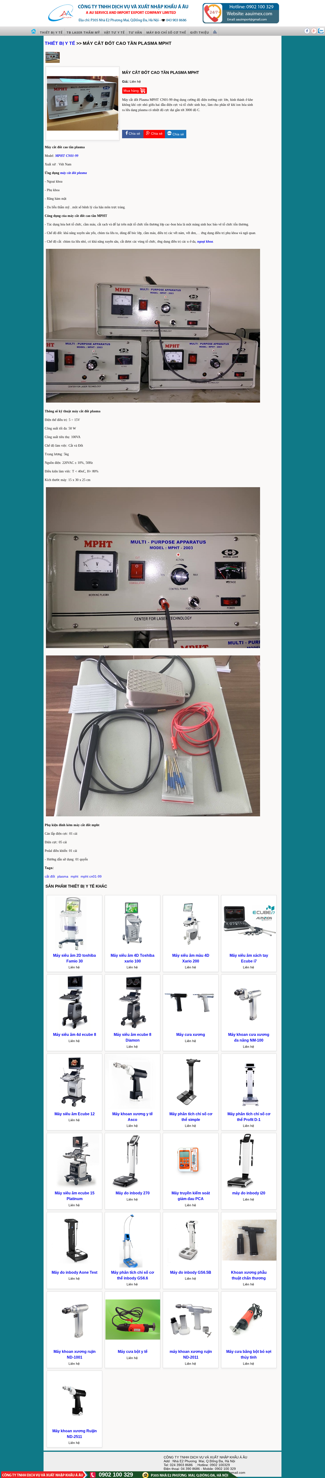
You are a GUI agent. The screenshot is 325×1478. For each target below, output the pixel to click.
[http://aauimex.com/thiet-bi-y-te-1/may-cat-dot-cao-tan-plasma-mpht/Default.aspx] (52, 63)
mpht (74, 876)
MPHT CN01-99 (66, 156)
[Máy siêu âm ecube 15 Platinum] (75, 1188)
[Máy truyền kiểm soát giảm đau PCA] (191, 1188)
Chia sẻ (134, 133)
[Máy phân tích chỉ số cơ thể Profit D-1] (249, 1108)
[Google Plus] (314, 33)
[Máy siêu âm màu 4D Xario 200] (191, 950)
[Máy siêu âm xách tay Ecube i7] (249, 950)
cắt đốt (50, 876)
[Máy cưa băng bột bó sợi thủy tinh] (249, 1346)
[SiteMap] (215, 32)
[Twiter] (321, 33)
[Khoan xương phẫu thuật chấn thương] (249, 1267)
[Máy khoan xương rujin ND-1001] (75, 1346)
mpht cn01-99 (91, 876)
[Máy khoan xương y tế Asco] (133, 1108)
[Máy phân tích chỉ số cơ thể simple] (191, 1108)
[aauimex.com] (162, 25)
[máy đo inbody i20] (249, 1188)
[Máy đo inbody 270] (133, 1188)
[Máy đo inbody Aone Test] (75, 1267)
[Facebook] (307, 33)
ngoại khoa (205, 241)
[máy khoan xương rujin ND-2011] (191, 1346)
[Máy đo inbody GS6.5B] (191, 1267)
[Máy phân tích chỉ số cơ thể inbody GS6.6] (133, 1267)
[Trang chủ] (33, 32)
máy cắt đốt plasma (73, 173)
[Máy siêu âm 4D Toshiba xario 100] (133, 950)
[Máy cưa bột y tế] (133, 1346)
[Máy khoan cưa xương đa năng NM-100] (249, 1029)
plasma (62, 876)
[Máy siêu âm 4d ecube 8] (75, 1029)
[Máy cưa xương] (191, 1029)
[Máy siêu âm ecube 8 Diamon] (133, 1029)
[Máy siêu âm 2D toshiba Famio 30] (75, 950)
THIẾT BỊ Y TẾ (60, 43)
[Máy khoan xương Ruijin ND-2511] (75, 1425)
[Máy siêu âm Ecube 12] (75, 1108)
